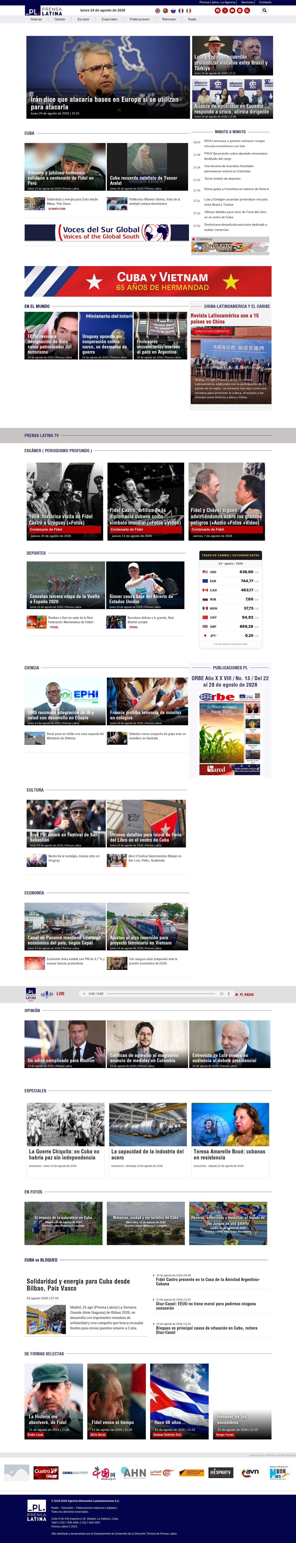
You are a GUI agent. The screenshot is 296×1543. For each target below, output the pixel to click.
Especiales (109, 19)
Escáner (83, 19)
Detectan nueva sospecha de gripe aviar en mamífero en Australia (157, 736)
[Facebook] (218, 10)
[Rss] (247, 10)
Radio (192, 19)
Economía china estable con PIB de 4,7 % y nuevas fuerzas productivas (76, 961)
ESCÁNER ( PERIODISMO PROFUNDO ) (58, 450)
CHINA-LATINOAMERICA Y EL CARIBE (237, 306)
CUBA (29, 133)
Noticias (36, 19)
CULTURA (35, 790)
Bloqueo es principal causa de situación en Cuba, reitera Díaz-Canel (206, 1330)
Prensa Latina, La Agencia (218, 2)
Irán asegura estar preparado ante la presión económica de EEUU (153, 961)
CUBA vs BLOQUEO (40, 1260)
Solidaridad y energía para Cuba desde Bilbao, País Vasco (78, 1284)
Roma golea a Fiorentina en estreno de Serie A (236, 189)
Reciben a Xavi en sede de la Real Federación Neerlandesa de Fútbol (70, 620)
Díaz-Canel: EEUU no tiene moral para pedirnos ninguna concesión (206, 1306)
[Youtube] (232, 10)
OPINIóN (32, 1010)
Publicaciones (140, 19)
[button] (264, 10)
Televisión (169, 19)
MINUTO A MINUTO (230, 131)
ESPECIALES (35, 1090)
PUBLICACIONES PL (230, 667)
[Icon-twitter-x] (225, 10)
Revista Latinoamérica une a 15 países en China (225, 318)
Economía (34, 893)
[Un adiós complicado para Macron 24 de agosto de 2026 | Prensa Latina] (65, 1023)
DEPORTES (36, 553)
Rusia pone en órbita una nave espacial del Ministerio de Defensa (75, 736)
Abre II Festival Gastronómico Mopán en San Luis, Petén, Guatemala (155, 858)
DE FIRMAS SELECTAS (44, 1353)
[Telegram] (240, 10)
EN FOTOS (33, 1192)
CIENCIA (31, 667)
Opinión (59, 19)
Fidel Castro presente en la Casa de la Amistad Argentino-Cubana (208, 1281)
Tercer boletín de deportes (222, 178)
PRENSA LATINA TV (41, 435)
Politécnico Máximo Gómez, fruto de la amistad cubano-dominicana (154, 201)
